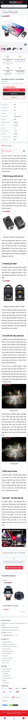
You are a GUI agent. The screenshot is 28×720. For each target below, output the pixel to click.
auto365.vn (9, 632)
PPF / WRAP (5, 673)
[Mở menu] (2, 2)
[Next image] (25, 29)
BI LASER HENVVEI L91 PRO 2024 (10, 605)
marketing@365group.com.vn (12, 630)
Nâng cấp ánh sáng (6, 669)
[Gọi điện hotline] (23, 718)
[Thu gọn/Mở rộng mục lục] (24, 151)
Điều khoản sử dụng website (8, 644)
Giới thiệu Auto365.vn (7, 642)
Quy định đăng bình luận (7, 651)
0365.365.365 (9, 73)
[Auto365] (15, 2)
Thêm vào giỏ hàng (14, 90)
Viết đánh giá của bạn (15, 568)
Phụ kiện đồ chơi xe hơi (7, 678)
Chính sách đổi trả (6, 648)
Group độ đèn (5, 655)
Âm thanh (4, 680)
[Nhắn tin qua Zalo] (14, 718)
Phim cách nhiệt (6, 671)
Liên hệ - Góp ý (5, 662)
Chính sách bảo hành (7, 653)
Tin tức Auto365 (6, 660)
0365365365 (16, 627)
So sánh (13, 97)
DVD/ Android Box (6, 675)
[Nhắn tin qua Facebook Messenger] (5, 718)
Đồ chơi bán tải (5, 682)
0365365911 (10, 627)
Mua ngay (14, 93)
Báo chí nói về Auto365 (7, 658)
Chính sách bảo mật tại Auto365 (9, 646)
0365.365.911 (8, 74)
